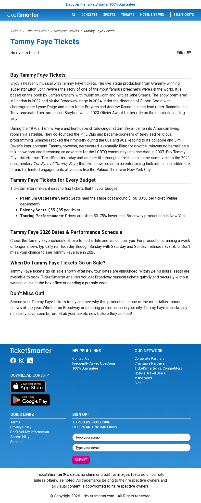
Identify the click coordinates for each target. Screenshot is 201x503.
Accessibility (19, 437)
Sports (109, 15)
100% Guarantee (85, 368)
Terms (15, 422)
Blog (138, 383)
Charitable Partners (150, 363)
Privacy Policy (20, 427)
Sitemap (17, 442)
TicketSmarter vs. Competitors (158, 368)
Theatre (127, 15)
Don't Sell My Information (29, 432)
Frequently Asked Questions (94, 363)
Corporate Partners (149, 358)
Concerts (89, 15)
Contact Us (80, 358)
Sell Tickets (184, 15)
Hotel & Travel (152, 15)
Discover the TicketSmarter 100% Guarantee (100, 4)
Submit (81, 460)
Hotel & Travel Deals (150, 373)
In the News (143, 378)
